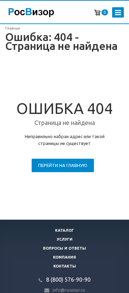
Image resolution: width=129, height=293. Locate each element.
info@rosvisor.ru (69, 290)
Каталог (64, 230)
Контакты (64, 266)
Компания (64, 257)
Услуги (65, 239)
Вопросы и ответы (64, 248)
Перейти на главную (62, 165)
